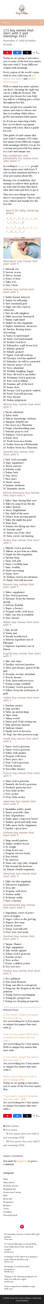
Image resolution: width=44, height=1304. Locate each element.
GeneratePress (22, 1301)
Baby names (12, 1126)
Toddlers (7, 1212)
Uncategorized (10, 1215)
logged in (22, 1161)
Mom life (7, 1199)
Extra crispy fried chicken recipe (19, 1286)
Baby (5, 1179)
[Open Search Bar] (41, 22)
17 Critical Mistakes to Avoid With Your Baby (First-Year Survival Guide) (20, 1247)
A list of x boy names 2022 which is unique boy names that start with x (21, 1037)
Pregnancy (8, 1202)
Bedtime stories (10, 1186)
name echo (24, 166)
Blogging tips (9, 1189)
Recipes (6, 1205)
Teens (6, 1209)
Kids (5, 1195)
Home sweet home (12, 1192)
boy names (17, 78)
